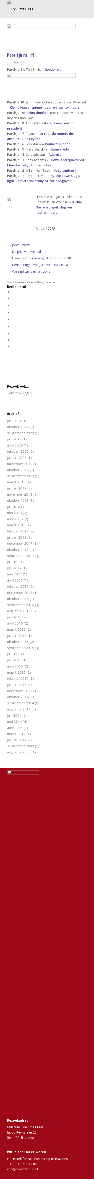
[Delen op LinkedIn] (13, 319)
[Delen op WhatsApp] (13, 306)
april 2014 (15, 727)
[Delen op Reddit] (13, 340)
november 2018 (19, 494)
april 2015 (15, 666)
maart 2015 (16, 672)
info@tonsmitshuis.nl (22, 1169)
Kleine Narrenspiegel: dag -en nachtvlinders (44, 107)
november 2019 (19, 463)
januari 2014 (16, 740)
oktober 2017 (18, 549)
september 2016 (20, 604)
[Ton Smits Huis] (39, 9)
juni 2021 (14, 420)
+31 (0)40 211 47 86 (22, 1164)
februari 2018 (18, 531)
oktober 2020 (18, 426)
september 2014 (20, 703)
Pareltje (49, 282)
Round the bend (57, 144)
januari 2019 (16, 488)
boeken (20, 282)
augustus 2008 (19, 752)
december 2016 (19, 592)
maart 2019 (16, 482)
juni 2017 (14, 568)
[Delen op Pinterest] (13, 313)
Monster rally (18, 165)
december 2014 (19, 690)
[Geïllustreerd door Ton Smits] (41, 37)
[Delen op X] (13, 299)
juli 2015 (13, 654)
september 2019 (20, 476)
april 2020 (15, 445)
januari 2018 (16, 537)
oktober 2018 (18, 500)
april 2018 (15, 519)
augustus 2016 (19, 611)
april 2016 (15, 623)
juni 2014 (14, 715)
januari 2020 (16, 457)
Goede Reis (35, 282)
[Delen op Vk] (13, 333)
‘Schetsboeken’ (37, 112)
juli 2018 (13, 506)
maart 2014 (16, 733)
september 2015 (20, 647)
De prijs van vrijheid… (27, 251)
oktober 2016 (18, 598)
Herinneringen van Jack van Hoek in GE (40, 265)
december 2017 (19, 543)
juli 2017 (13, 561)
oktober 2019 (18, 469)
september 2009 (20, 746)
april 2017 (15, 580)
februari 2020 (18, 451)
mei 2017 (14, 574)
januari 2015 (16, 684)
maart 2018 (16, 525)
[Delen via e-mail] (13, 347)
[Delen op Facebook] (13, 292)
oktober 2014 (18, 697)
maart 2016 (16, 629)
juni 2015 (14, 660)
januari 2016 (16, 635)
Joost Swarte (21, 245)
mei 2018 (14, 512)
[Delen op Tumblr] (13, 326)
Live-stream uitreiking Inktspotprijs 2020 (41, 258)
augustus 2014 (19, 709)
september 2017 (20, 555)
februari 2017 (18, 586)
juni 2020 (14, 439)
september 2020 (20, 433)
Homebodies (41, 165)
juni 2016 (14, 617)
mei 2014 (14, 721)
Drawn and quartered (66, 160)
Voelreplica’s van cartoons (31, 271)
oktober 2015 (18, 641)
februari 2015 (18, 678)
